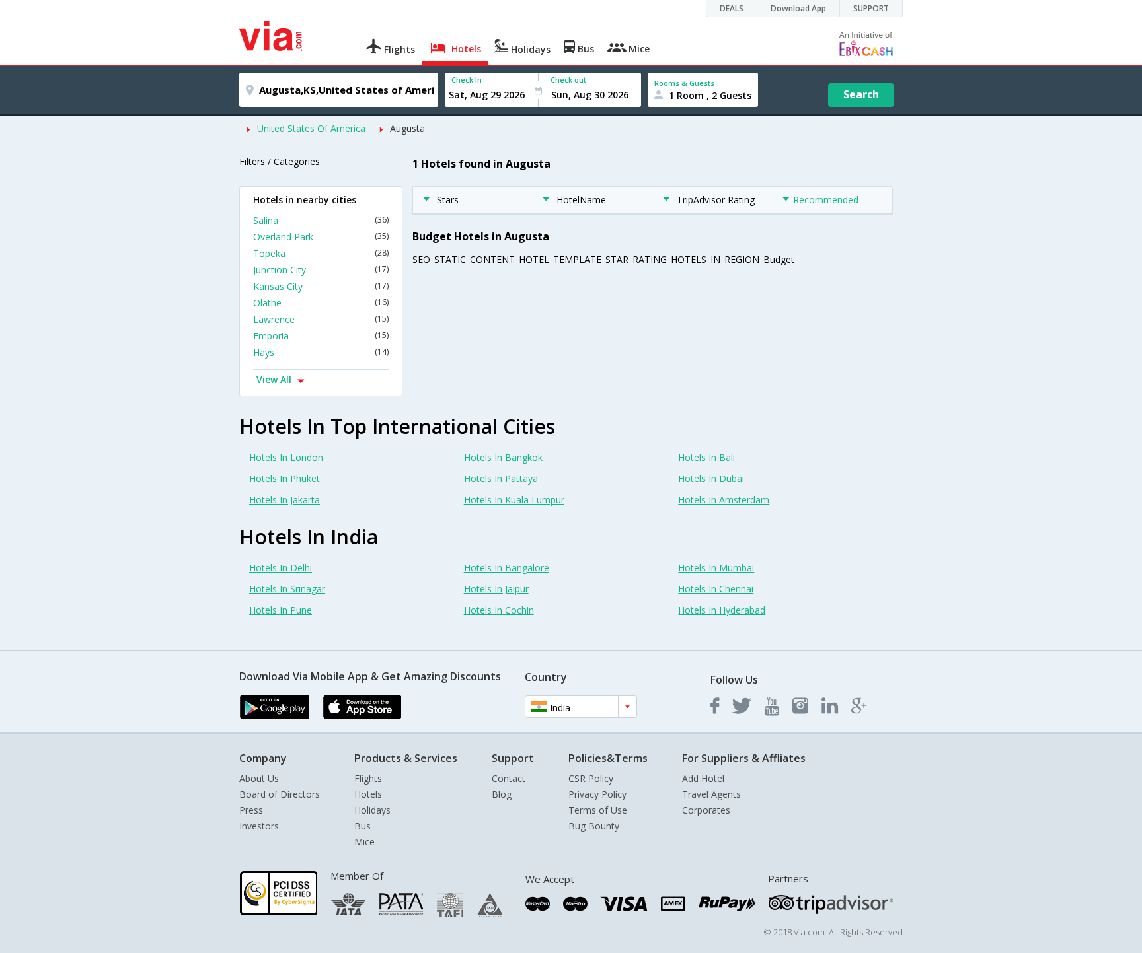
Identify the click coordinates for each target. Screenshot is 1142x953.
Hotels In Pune (280, 610)
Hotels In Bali (706, 457)
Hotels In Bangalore (506, 567)
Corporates (706, 810)
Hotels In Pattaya (501, 478)
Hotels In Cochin (499, 610)
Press (251, 810)
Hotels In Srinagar (287, 588)
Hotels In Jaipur (496, 588)
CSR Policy (590, 778)
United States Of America (311, 128)
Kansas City (321, 286)
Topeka (321, 253)
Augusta (407, 128)
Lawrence (321, 319)
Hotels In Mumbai (716, 567)
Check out (568, 80)
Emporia (321, 336)
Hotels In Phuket (284, 478)
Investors (259, 826)
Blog (502, 794)
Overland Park (321, 236)
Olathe (321, 303)
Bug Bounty (593, 826)
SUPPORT (871, 8)
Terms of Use (597, 810)
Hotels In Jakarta (284, 499)
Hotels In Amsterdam (723, 499)
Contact (508, 778)
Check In (466, 80)
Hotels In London (286, 457)
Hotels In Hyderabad (721, 610)
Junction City (321, 270)
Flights (368, 778)
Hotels (368, 794)
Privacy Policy (597, 794)
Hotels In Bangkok (503, 457)
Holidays (372, 810)
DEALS (731, 8)
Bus (362, 826)
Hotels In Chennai (715, 588)
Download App (798, 8)
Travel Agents (711, 794)
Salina (321, 220)
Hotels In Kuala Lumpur (514, 499)
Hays (321, 352)
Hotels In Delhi (280, 567)
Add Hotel (703, 778)
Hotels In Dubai (711, 478)
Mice (364, 841)
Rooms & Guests (684, 83)
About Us (259, 778)
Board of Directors (279, 794)
